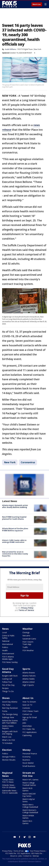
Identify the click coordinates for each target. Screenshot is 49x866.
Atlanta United (28, 682)
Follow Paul (7, 682)
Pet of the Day (8, 685)
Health (5, 650)
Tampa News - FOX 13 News (8, 780)
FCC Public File (28, 729)
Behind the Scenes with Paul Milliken (10, 721)
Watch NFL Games (30, 779)
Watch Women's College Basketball (30, 811)
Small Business (28, 766)
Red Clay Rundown (10, 708)
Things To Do (8, 691)
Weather (27, 628)
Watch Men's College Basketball (30, 805)
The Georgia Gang (10, 714)
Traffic (25, 647)
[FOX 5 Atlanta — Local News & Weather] (9, 4)
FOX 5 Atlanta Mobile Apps (8, 657)
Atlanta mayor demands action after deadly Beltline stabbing (15, 506)
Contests (26, 708)
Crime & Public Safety (8, 636)
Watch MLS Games (27, 822)
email (34, 837)
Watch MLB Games (27, 789)
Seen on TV (27, 705)
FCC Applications (29, 732)
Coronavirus (28, 462)
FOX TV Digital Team (25, 49)
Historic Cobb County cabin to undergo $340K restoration (14, 541)
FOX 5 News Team (30, 711)
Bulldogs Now (8, 717)
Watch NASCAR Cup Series (29, 794)
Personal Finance (29, 753)
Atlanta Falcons (29, 675)
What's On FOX (8, 740)
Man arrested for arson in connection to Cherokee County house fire (15, 554)
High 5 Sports (28, 685)
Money (26, 749)
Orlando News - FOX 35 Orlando (9, 786)
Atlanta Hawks (28, 679)
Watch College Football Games (29, 783)
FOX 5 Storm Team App (27, 643)
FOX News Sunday (10, 662)
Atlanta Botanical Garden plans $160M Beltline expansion (15, 529)
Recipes (5, 688)
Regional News (7, 774)
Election (7, 749)
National (5, 641)
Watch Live (37, 4)
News (5, 628)
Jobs (24, 723)
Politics (5, 647)
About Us (27, 698)
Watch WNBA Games (28, 816)
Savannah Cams (29, 638)
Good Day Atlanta (8, 670)
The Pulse (6, 705)
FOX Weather (28, 650)
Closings (26, 632)
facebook (20, 837)
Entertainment (8, 653)
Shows (6, 698)
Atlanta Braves (28, 672)
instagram (29, 837)
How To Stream (29, 701)
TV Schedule (7, 743)
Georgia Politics (8, 756)
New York (37, 49)
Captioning (26, 735)
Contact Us (27, 714)
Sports (26, 668)
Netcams (26, 635)
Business (26, 760)
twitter (24, 837)
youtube (15, 837)
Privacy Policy (27, 608)
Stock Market (28, 763)
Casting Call (7, 679)
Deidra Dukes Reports (8, 727)
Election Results (8, 760)
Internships (27, 726)
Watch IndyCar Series (28, 800)
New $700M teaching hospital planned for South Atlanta (14, 518)
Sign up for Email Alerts (29, 718)
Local (4, 632)
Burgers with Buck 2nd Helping (10, 732)
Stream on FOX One (28, 774)
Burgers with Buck (10, 675)
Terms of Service (26, 610)
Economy (26, 756)
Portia (4, 711)
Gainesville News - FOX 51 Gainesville (10, 791)
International (7, 644)
